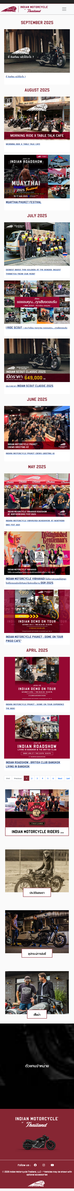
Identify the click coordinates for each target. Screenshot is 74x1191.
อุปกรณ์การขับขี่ (37, 953)
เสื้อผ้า (37, 1014)
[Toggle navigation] (64, 9)
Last (68, 778)
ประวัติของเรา (37, 892)
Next (60, 778)
